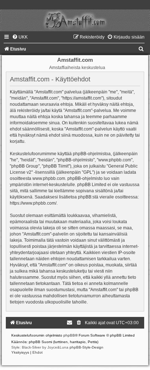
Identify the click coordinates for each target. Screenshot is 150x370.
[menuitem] (20, 37)
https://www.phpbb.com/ (33, 203)
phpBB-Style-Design (86, 347)
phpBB (69, 335)
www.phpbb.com (48, 178)
